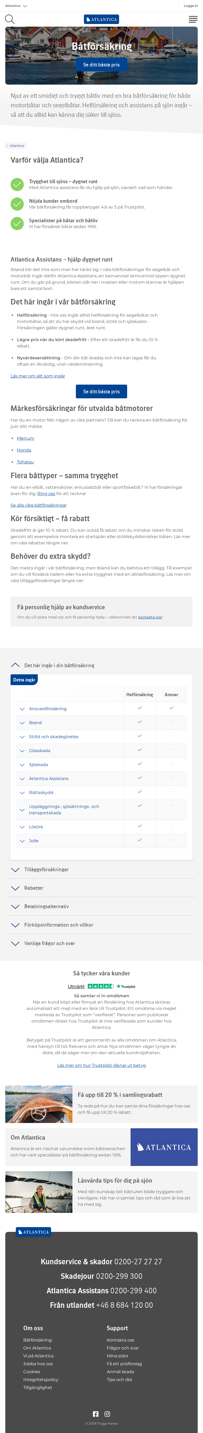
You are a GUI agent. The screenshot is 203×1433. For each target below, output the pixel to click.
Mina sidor (117, 1355)
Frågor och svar (123, 1347)
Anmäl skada (120, 1371)
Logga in (191, 6)
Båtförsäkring (37, 1340)
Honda (24, 450)
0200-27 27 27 (138, 1261)
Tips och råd (119, 1379)
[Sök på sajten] (10, 19)
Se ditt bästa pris (101, 64)
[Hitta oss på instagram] (107, 1413)
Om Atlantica (37, 1347)
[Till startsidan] (33, 1232)
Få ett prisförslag (124, 1363)
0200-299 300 (119, 1275)
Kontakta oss (120, 1340)
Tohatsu (25, 461)
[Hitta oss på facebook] (96, 1413)
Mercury (25, 438)
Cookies (31, 1371)
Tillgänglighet (37, 1387)
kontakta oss (150, 617)
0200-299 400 (133, 1290)
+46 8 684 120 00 (124, 1304)
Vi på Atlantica (38, 1355)
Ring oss (46, 493)
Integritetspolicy (40, 1379)
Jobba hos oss (38, 1363)
